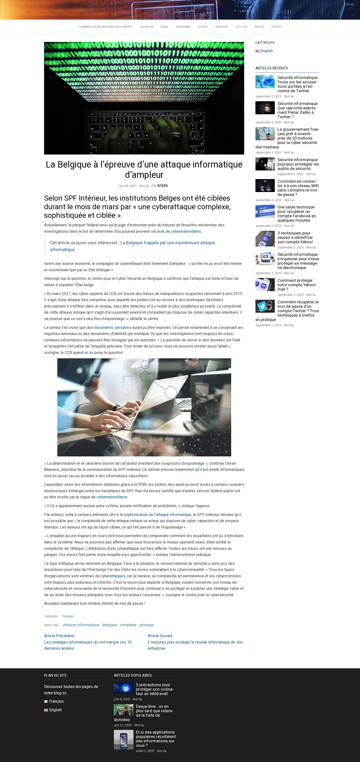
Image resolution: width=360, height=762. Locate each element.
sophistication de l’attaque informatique (157, 514)
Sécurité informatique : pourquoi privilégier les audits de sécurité (298, 164)
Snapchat (221, 27)
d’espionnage (192, 463)
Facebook (146, 27)
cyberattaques (113, 576)
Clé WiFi (203, 27)
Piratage (67, 616)
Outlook (241, 27)
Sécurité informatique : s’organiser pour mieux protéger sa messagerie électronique (298, 261)
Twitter (276, 27)
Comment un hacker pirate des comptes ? (106, 27)
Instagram (183, 27)
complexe (128, 624)
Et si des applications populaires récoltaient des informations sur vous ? (156, 739)
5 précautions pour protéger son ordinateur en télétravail (155, 689)
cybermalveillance (111, 497)
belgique (109, 624)
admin (162, 186)
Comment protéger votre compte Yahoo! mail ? (296, 285)
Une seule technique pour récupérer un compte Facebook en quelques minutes (296, 214)
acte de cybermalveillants (179, 231)
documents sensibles (113, 327)
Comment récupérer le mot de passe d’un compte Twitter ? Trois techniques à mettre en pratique (287, 310)
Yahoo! (259, 27)
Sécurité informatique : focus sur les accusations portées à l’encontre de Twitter (298, 84)
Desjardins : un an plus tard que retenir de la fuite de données (143, 713)
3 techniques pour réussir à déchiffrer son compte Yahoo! (295, 237)
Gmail (165, 27)
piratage (146, 624)
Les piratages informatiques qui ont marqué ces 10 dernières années (88, 642)
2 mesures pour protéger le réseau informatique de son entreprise (195, 642)
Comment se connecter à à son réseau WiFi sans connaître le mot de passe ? (298, 188)
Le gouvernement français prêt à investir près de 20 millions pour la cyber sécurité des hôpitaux (287, 138)
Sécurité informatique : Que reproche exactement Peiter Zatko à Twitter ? (298, 110)
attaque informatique (80, 624)
